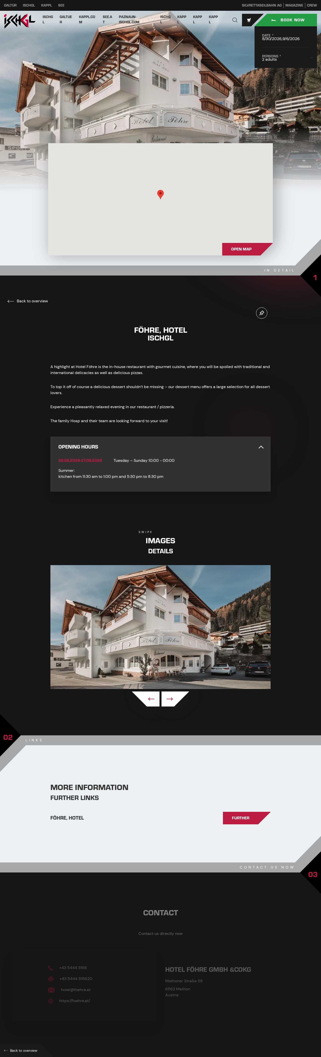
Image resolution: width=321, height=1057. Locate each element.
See (61, 5)
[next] (175, 699)
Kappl (46, 5)
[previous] (145, 699)
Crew (312, 5)
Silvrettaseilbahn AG (262, 5)
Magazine (294, 5)
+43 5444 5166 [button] (72, 967)
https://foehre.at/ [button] (74, 1000)
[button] (235, 20)
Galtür (10, 5)
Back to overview (32, 301)
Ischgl (29, 5)
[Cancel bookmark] (261, 313)
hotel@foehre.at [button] (75, 989)
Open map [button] (241, 249)
